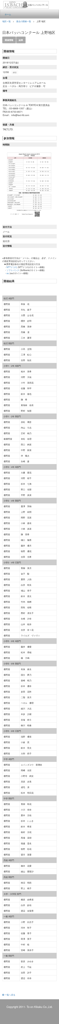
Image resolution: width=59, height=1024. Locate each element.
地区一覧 (6, 21)
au (8, 273)
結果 (21, 39)
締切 (14, 72)
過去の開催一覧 (23, 21)
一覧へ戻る (9, 994)
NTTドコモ (12, 267)
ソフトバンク (13, 270)
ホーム (8, 14)
